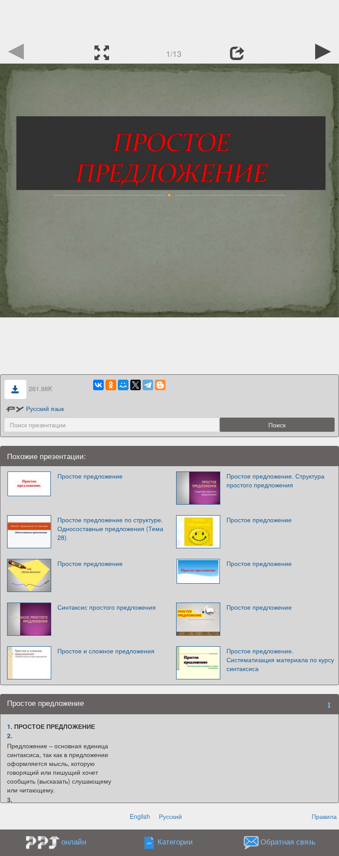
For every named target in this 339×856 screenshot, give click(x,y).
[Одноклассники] (110, 385)
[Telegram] (148, 385)
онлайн (73, 841)
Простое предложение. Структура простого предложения (275, 480)
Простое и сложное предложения (105, 650)
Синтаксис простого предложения (106, 607)
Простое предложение (90, 475)
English (140, 816)
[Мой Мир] (123, 385)
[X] (135, 385)
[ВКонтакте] (98, 385)
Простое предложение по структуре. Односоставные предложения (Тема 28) (110, 528)
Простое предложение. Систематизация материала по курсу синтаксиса (280, 659)
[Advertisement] (169, 20)
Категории (175, 842)
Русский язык (45, 408)
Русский (170, 816)
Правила (324, 816)
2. (9, 735)
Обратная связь (288, 842)
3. (9, 799)
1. (9, 726)
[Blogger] (160, 385)
